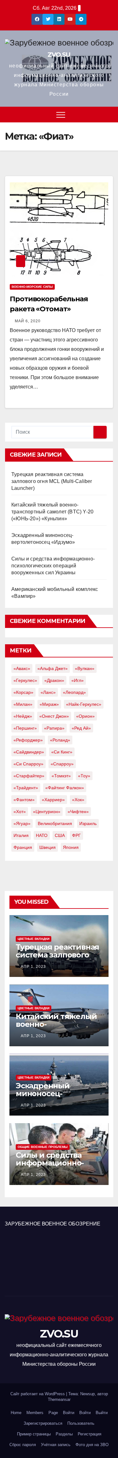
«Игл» (77, 680)
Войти (68, 1412)
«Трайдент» (26, 787)
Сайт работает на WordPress (38, 1393)
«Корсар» (23, 692)
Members (34, 1412)
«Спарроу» (62, 763)
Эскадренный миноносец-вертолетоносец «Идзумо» (47, 1097)
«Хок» (78, 799)
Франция (23, 847)
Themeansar (59, 1399)
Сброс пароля (22, 1444)
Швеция (47, 847)
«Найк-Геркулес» (83, 704)
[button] (109, 114)
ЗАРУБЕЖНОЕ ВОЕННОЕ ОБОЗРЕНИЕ (52, 1223)
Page (53, 1412)
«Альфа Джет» (52, 668)
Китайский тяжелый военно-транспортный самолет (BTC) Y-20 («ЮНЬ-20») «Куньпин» (52, 511)
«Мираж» (49, 704)
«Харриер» (53, 799)
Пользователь (80, 1423)
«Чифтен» (78, 811)
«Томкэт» (61, 775)
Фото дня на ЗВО (92, 1444)
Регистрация (89, 1434)
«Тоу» (84, 775)
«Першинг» (25, 728)
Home (16, 1412)
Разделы (64, 1434)
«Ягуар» (22, 823)
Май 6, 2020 (28, 321)
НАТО (42, 835)
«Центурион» (46, 811)
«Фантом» (24, 799)
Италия (21, 835)
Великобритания (55, 823)
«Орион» (85, 716)
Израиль (88, 823)
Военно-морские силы (32, 286)
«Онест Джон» (54, 716)
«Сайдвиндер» (29, 751)
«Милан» (23, 704)
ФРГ (76, 835)
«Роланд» (60, 739)
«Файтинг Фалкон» (64, 787)
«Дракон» (54, 680)
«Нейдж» (23, 716)
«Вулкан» (84, 668)
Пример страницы (34, 1434)
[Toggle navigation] (60, 114)
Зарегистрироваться (43, 1423)
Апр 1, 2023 (33, 966)
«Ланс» (48, 692)
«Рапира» (54, 728)
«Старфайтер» (29, 775)
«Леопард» (74, 692)
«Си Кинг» (61, 751)
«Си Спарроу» (28, 763)
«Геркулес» (25, 680)
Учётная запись (55, 1444)
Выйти (102, 1412)
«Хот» (20, 811)
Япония (71, 847)
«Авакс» (22, 668)
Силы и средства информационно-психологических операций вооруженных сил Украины (53, 565)
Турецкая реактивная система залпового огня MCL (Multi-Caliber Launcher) (51, 481)
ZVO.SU (59, 54)
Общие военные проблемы (43, 1147)
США (60, 835)
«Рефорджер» (28, 739)
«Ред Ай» (81, 728)
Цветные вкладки (33, 939)
